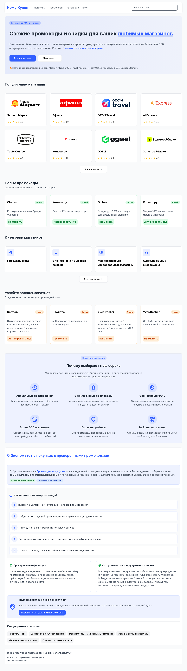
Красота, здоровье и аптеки (57, 640)
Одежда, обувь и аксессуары (133, 633)
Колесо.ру (108, 68)
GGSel (117, 68)
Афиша (61, 68)
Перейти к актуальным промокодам (42, 612)
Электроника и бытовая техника (47, 633)
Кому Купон (17, 7)
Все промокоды (22, 58)
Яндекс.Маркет (49, 68)
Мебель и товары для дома (23, 640)
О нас (10, 652)
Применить (15, 221)
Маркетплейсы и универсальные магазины (91, 633)
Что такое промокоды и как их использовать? (43, 652)
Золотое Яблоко (129, 68)
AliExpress (84, 68)
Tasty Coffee (95, 68)
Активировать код (65, 221)
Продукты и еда (17, 633)
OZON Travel (71, 68)
